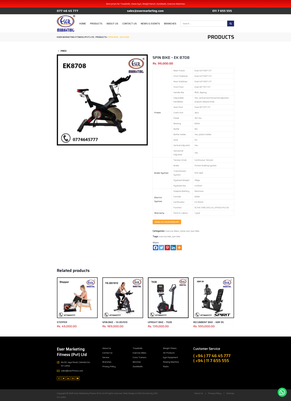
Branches (170, 23)
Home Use (185, 231)
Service (105, 357)
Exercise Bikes (172, 231)
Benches (137, 362)
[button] (102, 91)
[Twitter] (161, 247)
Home (82, 23)
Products (96, 23)
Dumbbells (138, 366)
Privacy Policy (109, 366)
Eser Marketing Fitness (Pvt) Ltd (89, 393)
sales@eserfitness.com (72, 370)
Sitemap (230, 393)
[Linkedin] (173, 247)
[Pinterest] (167, 247)
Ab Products (169, 352)
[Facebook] (155, 247)
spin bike (176, 236)
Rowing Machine (171, 362)
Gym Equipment (170, 357)
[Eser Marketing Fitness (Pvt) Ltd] (66, 23)
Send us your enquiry (167, 222)
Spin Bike (195, 231)
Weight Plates (170, 348)
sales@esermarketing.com (145, 10)
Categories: (159, 231)
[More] (179, 247)
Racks (166, 366)
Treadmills (137, 348)
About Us (112, 23)
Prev (63, 51)
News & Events (150, 23)
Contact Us (129, 23)
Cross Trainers (139, 357)
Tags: (156, 236)
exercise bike (165, 236)
